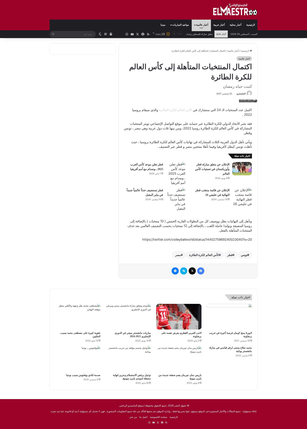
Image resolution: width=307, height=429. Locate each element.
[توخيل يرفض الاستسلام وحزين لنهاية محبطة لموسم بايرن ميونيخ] (128, 359)
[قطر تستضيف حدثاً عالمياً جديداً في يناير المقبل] (175, 199)
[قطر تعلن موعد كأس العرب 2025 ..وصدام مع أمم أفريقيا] (175, 173)
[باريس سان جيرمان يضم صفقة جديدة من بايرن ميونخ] (178, 359)
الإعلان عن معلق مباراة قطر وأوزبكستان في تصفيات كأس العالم (212, 169)
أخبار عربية (219, 24)
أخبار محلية (235, 24)
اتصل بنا (143, 416)
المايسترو (241, 93)
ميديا (163, 24)
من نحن (133, 416)
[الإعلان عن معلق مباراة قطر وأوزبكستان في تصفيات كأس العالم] (242, 168)
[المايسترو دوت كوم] (235, 10)
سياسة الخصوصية (158, 416)
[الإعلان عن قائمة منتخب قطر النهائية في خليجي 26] (242, 197)
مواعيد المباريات (180, 24)
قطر (230, 255)
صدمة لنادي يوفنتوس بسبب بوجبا (83, 375)
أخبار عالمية (202, 24)
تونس (244, 255)
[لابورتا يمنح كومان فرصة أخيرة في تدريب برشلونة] (229, 316)
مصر (178, 255)
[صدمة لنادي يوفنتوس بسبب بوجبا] (77, 359)
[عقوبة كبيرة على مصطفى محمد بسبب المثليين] (77, 316)
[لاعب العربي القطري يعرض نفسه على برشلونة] (178, 316)
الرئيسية (250, 24)
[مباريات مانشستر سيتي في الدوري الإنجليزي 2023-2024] (128, 316)
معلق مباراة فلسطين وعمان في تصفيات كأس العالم (187, 34)
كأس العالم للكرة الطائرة (175, 110)
